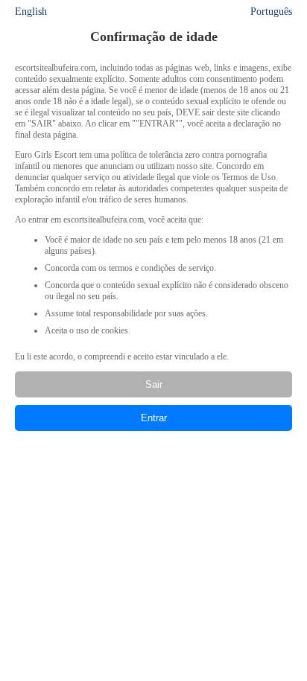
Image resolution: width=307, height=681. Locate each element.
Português (271, 11)
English (31, 11)
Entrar (154, 417)
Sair (153, 384)
